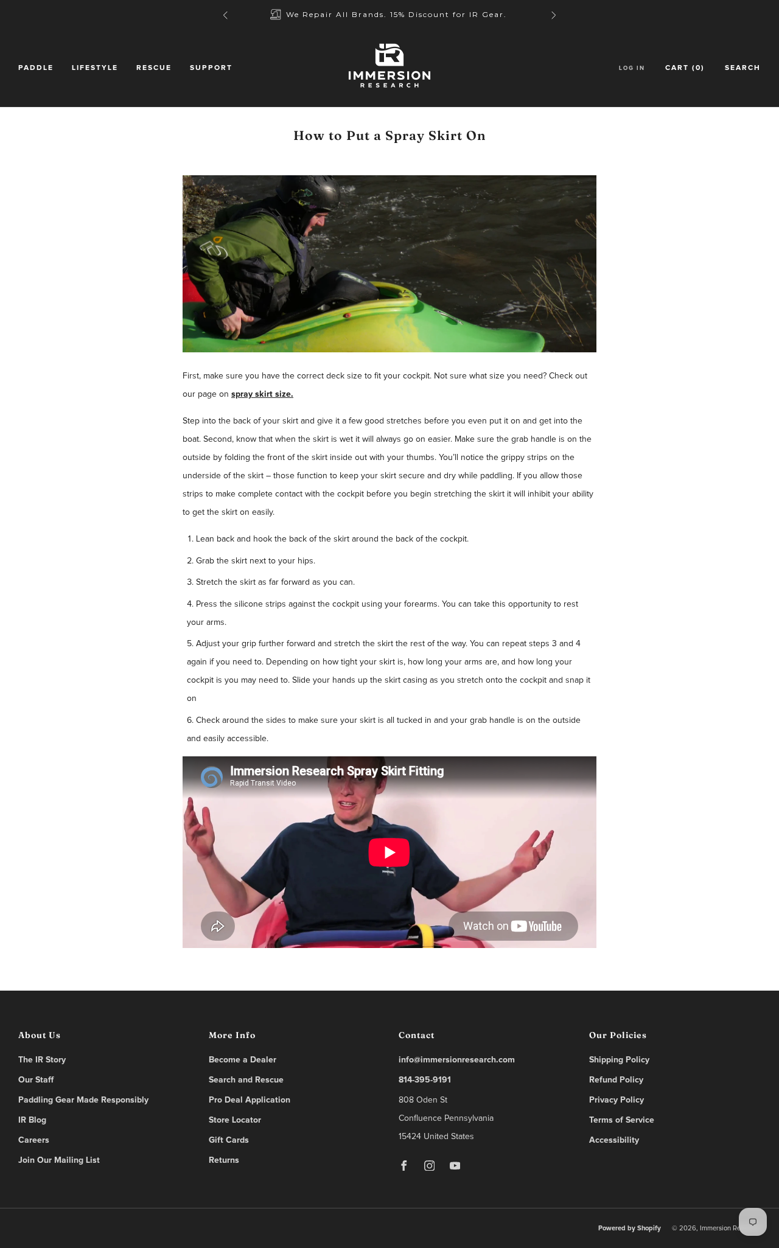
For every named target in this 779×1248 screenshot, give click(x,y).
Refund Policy (616, 1080)
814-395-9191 (425, 1080)
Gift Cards (229, 1140)
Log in (632, 68)
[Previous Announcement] (225, 15)
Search (743, 68)
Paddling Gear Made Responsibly (83, 1100)
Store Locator (235, 1120)
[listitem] (389, 15)
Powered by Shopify (629, 1228)
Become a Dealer (242, 1060)
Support (211, 68)
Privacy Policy (616, 1100)
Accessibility (614, 1140)
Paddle (36, 68)
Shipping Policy (619, 1060)
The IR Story (42, 1060)
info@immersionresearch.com (457, 1060)
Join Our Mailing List (59, 1160)
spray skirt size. (262, 394)
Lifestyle (95, 68)
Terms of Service (621, 1120)
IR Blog (32, 1120)
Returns (224, 1160)
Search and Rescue (246, 1080)
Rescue (154, 68)
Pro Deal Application (249, 1100)
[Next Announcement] (554, 15)
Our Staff (36, 1080)
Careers (33, 1140)
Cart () (685, 68)
